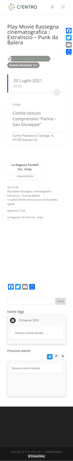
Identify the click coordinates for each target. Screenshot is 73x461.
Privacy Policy (37, 456)
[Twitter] (68, 37)
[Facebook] (68, 30)
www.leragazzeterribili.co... (30, 59)
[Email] (68, 44)
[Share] (68, 51)
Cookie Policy (53, 451)
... (57, 92)
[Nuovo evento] (50, 356)
